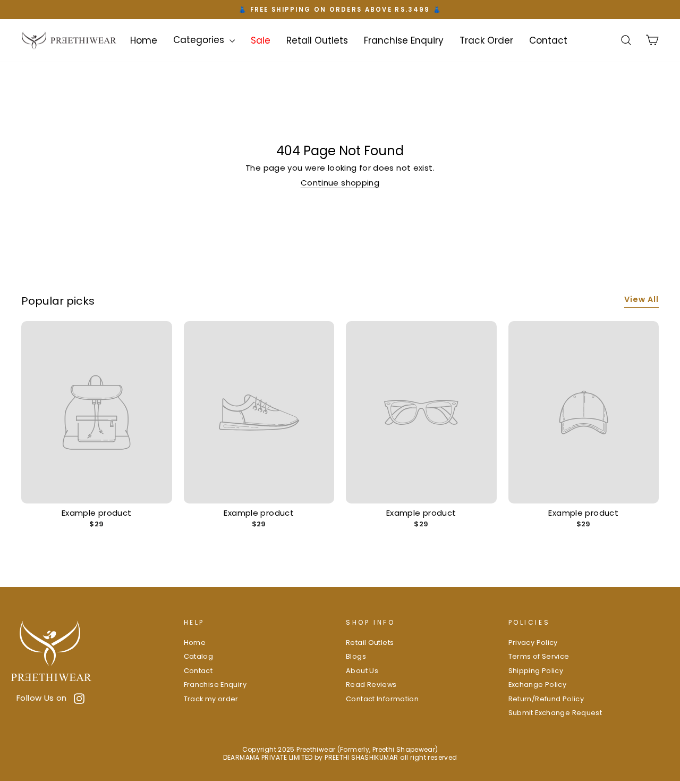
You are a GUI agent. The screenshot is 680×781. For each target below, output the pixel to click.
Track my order (211, 698)
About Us (362, 670)
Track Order (486, 39)
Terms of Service (539, 656)
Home (143, 39)
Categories (200, 39)
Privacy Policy (533, 642)
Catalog (199, 656)
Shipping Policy (536, 670)
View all (641, 299)
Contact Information (382, 698)
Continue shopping (340, 182)
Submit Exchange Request (555, 712)
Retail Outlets (317, 39)
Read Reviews (371, 684)
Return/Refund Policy (546, 698)
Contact (548, 39)
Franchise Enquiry (404, 39)
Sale (260, 39)
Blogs (356, 656)
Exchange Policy (537, 684)
